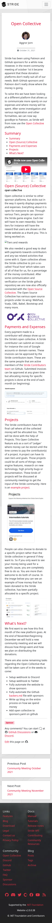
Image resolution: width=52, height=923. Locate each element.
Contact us (9, 835)
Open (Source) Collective (23, 142)
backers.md (15, 695)
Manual (32, 816)
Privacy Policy (10, 840)
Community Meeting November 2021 (25, 792)
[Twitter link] (20, 894)
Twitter (7, 870)
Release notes (36, 825)
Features (8, 816)
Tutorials (33, 821)
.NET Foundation (34, 904)
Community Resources (34, 841)
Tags (30, 860)
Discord (9, 735)
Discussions (9, 884)
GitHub (7, 865)
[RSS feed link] (44, 894)
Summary (14, 138)
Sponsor (7, 879)
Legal (6, 830)
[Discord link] (13, 894)
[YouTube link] (38, 894)
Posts (31, 855)
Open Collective (35, 123)
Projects (13, 149)
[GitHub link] (7, 895)
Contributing (35, 835)
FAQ (5, 874)
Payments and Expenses (23, 145)
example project (20, 487)
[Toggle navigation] (46, 4)
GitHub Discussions (19, 732)
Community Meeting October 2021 (24, 770)
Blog (5, 821)
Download (9, 825)
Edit (7, 741)
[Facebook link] (31, 894)
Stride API (33, 830)
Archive (32, 865)
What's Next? (16, 153)
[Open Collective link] (26, 894)
